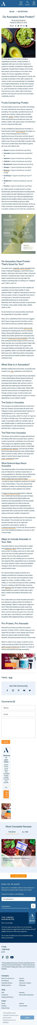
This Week (12, 832)
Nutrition (23, 11)
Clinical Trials (5, 1008)
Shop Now (10, 665)
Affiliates (21, 981)
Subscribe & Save (6, 983)
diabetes (8, 587)
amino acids (28, 328)
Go (33, 906)
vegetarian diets (10, 548)
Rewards (22, 992)
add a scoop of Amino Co (10, 647)
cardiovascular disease (9, 448)
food (10, 677)
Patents (21, 1003)
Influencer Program (25, 983)
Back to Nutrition (20, 876)
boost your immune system (18, 338)
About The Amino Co (7, 978)
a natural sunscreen (8, 527)
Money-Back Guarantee (26, 995)
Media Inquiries (6, 985)
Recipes (3, 1006)
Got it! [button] (27, 1017)
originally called (21, 268)
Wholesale (22, 985)
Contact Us (4, 995)
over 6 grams (20, 131)
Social (3, 1003)
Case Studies (23, 1006)
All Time (25, 832)
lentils (11, 116)
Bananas (6, 170)
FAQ (2, 992)
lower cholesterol (7, 458)
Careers (21, 978)
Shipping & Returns (7, 997)
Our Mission (5, 981)
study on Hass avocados (11, 493)
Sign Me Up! (7, 794)
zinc (12, 371)
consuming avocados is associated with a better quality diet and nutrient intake (16, 477)
